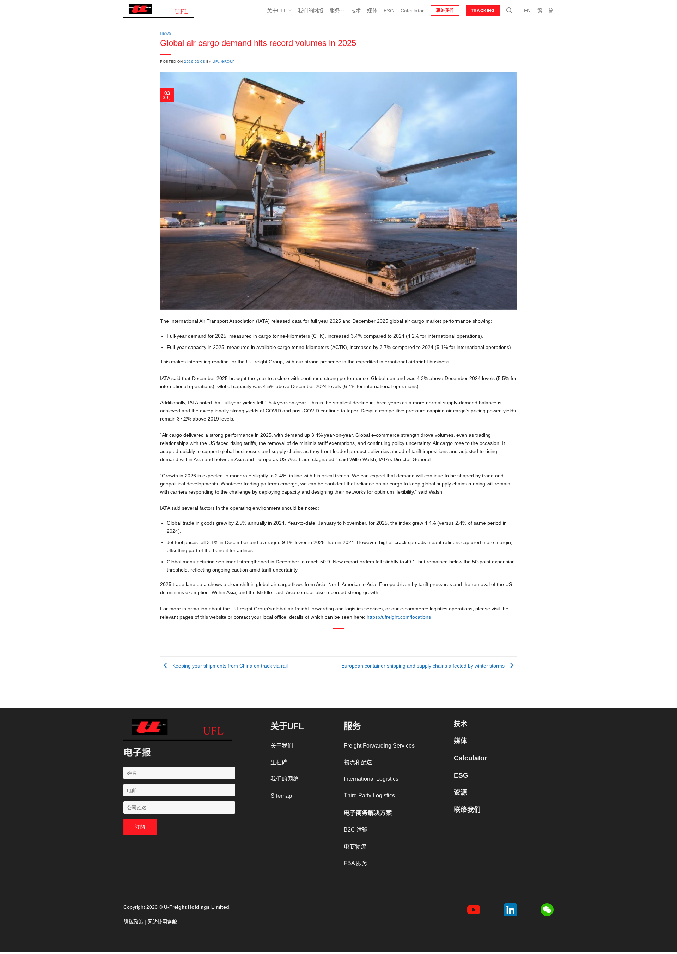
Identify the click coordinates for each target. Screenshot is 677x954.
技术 (356, 10)
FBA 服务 (355, 863)
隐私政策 (133, 922)
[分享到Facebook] (316, 639)
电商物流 (355, 847)
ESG (389, 10)
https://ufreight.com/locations (399, 617)
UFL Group (224, 62)
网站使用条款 (162, 922)
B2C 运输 (356, 830)
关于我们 (281, 746)
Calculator (412, 10)
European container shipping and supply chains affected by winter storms (423, 666)
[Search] (509, 10)
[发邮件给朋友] (339, 639)
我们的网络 (310, 10)
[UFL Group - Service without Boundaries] (158, 11)
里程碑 (278, 762)
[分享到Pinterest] (350, 639)
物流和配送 (358, 762)
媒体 (372, 10)
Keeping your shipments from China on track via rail (229, 666)
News (165, 33)
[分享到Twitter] (327, 639)
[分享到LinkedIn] (361, 639)
